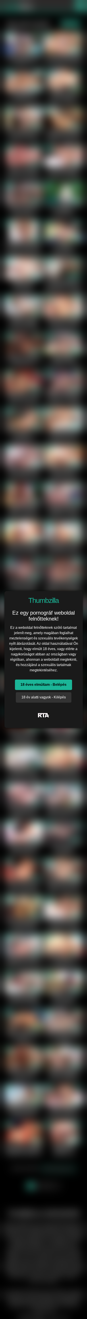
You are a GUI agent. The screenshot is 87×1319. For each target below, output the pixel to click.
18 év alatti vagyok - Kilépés (43, 697)
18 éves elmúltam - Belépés (43, 684)
